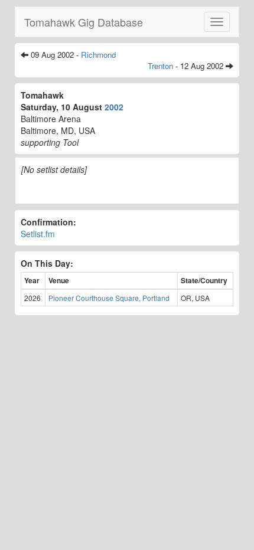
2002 (114, 107)
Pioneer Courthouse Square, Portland (109, 298)
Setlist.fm (38, 234)
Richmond (98, 54)
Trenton (160, 65)
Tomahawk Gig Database (83, 22)
